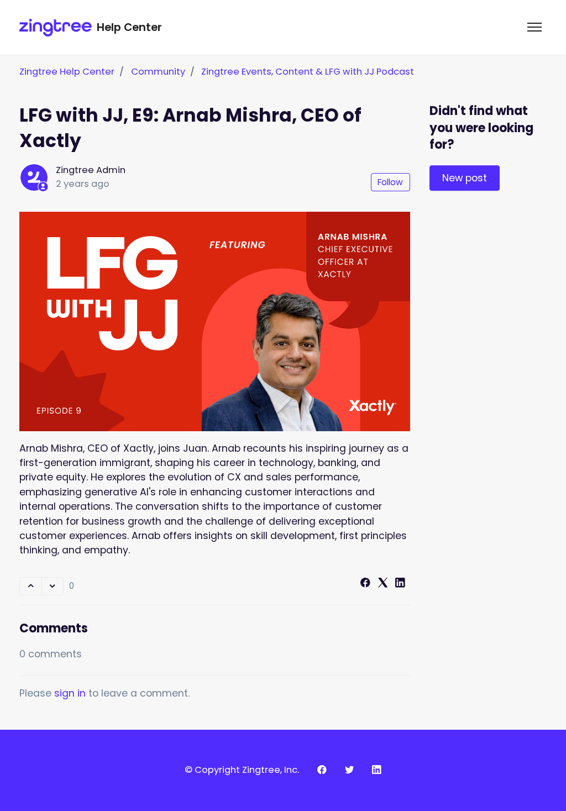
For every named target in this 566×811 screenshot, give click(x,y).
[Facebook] (365, 584)
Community (158, 71)
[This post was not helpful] (52, 586)
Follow (390, 182)
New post (464, 178)
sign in (70, 693)
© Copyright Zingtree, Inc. (242, 769)
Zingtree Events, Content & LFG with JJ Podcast (307, 71)
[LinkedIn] (400, 584)
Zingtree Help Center (66, 71)
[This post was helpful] (30, 586)
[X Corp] (383, 584)
